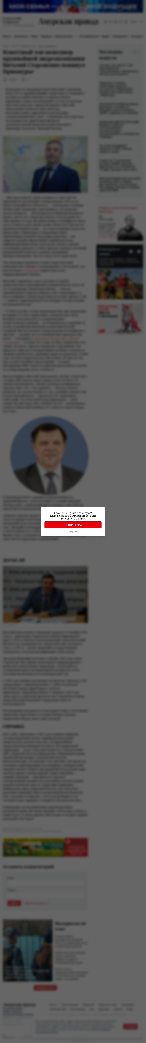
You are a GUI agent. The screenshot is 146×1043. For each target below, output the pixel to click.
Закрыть (73, 531)
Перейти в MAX (73, 524)
